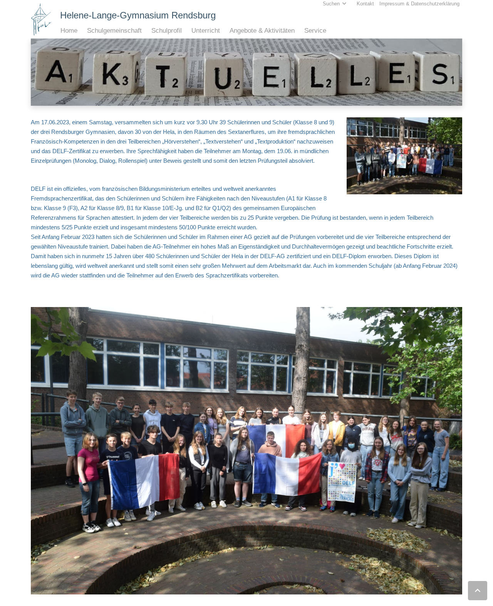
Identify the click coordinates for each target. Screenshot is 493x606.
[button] (81, 30)
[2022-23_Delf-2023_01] (246, 451)
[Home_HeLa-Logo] (41, 19)
